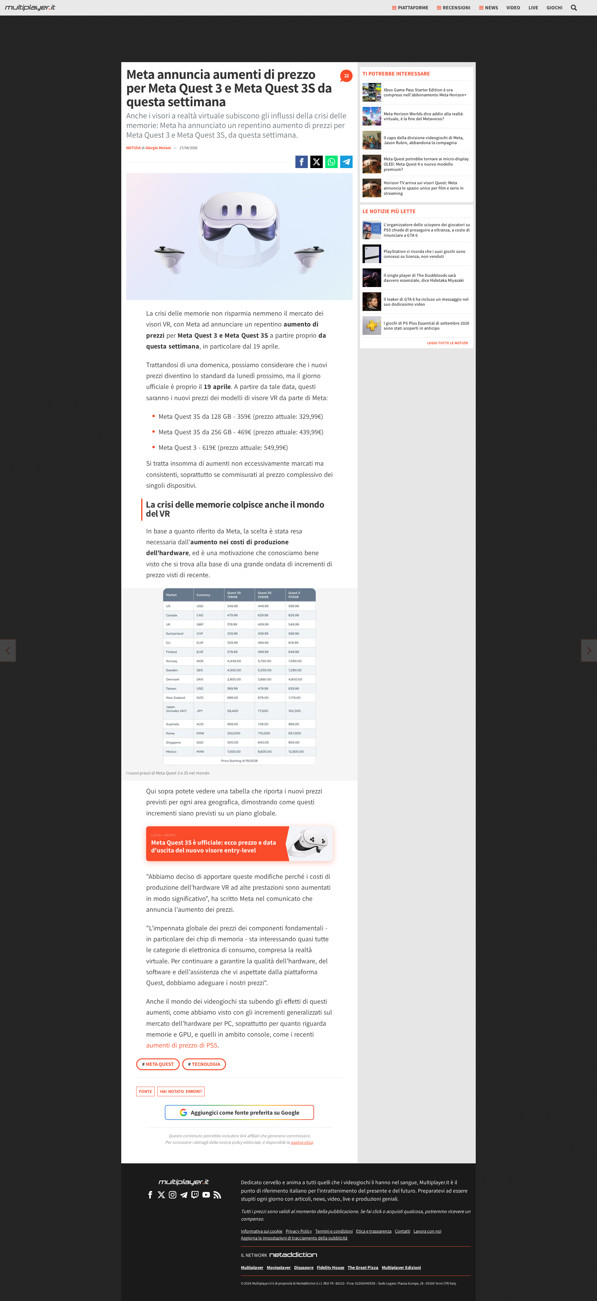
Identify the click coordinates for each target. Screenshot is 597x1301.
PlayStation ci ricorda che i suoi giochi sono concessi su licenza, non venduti (424, 254)
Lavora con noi (427, 1231)
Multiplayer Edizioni (401, 1267)
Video (513, 7)
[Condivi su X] (316, 162)
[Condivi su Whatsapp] (331, 162)
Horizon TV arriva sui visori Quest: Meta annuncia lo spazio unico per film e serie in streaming (424, 188)
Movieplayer (279, 1267)
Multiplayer (252, 1267)
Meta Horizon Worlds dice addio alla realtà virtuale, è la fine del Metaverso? (423, 116)
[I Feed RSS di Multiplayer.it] (217, 1194)
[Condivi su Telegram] (346, 162)
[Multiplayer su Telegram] (183, 1194)
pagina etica (302, 1142)
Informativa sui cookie (261, 1231)
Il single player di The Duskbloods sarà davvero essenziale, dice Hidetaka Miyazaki (424, 277)
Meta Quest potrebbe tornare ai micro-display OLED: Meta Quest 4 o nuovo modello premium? (426, 164)
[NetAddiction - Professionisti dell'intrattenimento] (293, 1255)
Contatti (402, 1231)
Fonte (145, 1091)
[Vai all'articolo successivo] (8, 650)
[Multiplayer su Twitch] (195, 1194)
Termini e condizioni (334, 1231)
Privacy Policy (299, 1231)
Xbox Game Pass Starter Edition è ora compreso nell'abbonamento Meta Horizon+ (425, 92)
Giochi (554, 7)
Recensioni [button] (456, 7)
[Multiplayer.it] (30, 8)
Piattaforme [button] (413, 7)
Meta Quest (158, 1064)
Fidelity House (330, 1267)
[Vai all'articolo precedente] (589, 650)
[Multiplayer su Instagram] (172, 1194)
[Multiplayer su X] (161, 1194)
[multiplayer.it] (184, 1182)
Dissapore (303, 1267)
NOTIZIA (133, 147)
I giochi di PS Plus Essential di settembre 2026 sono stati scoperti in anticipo (426, 325)
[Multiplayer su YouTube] (206, 1194)
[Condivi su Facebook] (301, 162)
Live (533, 7)
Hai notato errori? (181, 1091)
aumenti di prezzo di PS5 (181, 1045)
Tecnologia (204, 1064)
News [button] (491, 7)
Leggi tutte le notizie (447, 343)
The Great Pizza (363, 1267)
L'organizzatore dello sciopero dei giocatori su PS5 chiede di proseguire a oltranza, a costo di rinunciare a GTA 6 (427, 230)
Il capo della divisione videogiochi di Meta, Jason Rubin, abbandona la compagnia (424, 140)
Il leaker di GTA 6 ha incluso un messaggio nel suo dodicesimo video (426, 301)
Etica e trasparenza (373, 1231)
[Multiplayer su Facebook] (150, 1194)
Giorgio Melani (159, 147)
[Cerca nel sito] (574, 8)
